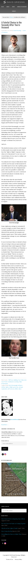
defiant (3, 387)
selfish (16, 389)
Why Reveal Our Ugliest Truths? (9, 528)
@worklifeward (14, 419)
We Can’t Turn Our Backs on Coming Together (13, 523)
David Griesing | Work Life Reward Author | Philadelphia (14, 2)
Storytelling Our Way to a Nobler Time (11, 534)
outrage (21, 387)
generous (15, 387)
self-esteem (11, 389)
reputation (4, 389)
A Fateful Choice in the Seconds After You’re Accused (11, 25)
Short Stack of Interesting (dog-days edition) (13, 519)
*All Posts (10, 380)
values (19, 389)
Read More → (4, 424)
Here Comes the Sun (6, 531)
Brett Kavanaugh (13, 385)
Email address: (5, 440)
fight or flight (9, 387)
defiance (20, 385)
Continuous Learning (13, 381)
